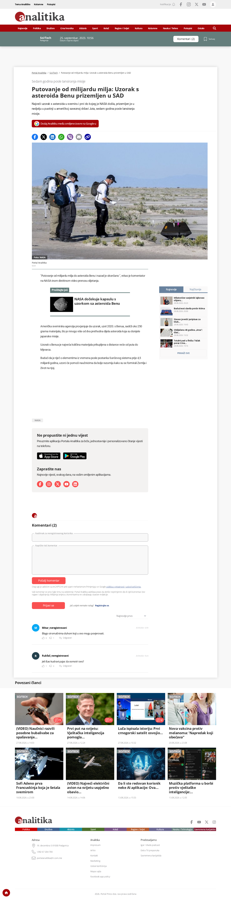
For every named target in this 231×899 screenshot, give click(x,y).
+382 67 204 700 (45, 851)
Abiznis (83, 28)
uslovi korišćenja (133, 586)
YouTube (204, 4)
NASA (37, 420)
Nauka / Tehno (170, 28)
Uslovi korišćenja (98, 866)
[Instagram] (49, 484)
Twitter (196, 4)
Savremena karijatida (204, 829)
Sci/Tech (54, 72)
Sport (95, 28)
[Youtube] (66, 484)
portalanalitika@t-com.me (49, 858)
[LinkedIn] (75, 484)
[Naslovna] (6, 892)
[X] (58, 484)
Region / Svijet (122, 28)
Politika (37, 28)
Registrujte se (102, 605)
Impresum (95, 845)
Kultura (138, 28)
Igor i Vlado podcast (150, 845)
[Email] (79, 137)
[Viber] (70, 137)
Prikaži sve (183, 353)
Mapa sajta (95, 871)
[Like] (43, 638)
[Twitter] (44, 137)
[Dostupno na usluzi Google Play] (75, 455)
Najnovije (22, 28)
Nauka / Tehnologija (182, 829)
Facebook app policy (100, 876)
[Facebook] (35, 137)
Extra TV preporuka (150, 850)
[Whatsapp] (61, 137)
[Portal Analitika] (40, 17)
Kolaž (106, 28)
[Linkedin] (52, 137)
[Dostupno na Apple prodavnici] (48, 455)
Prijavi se (48, 605)
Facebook (181, 4)
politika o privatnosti (115, 586)
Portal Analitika (39, 72)
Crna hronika (67, 28)
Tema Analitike (22, 4)
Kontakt (94, 855)
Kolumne (38, 4)
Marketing (95, 861)
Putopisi (51, 4)
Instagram (189, 4)
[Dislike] (50, 638)
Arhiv (93, 850)
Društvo (51, 28)
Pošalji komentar (48, 580)
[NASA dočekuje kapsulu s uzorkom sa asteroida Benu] (90, 304)
